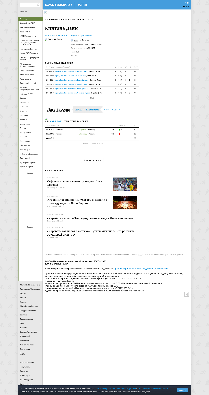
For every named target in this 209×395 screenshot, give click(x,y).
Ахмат (30, 178)
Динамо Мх (23, 187)
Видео (74, 35)
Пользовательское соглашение (115, 254)
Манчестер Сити (30, 249)
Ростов (30, 203)
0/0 (135, 72)
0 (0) (120, 76)
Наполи (30, 257)
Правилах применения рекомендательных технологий (141, 268)
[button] (59, 109)
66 (135, 134)
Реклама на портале (90, 254)
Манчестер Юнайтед (38, 249)
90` (121, 130)
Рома (30, 265)
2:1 (113, 130)
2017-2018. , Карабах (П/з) (74, 93)
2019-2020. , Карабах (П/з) (73, 72)
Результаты (70, 19)
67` (121, 134)
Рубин (23, 211)
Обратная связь (61, 254)
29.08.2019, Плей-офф (54, 130)
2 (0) (120, 72)
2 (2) (120, 89)
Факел (38, 211)
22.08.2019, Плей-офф (54, 134)
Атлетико (30, 232)
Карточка (50, 35)
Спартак (30, 211)
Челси (38, 265)
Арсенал (23, 232)
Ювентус (30, 274)
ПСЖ (38, 257)
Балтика (38, 178)
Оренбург (23, 203)
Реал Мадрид (23, 265)
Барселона (23, 240)
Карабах (56, 121)
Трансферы (86, 35)
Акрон (23, 178)
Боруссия (30, 240)
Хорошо (182, 390)
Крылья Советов (30, 195)
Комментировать (92, 160)
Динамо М (30, 187)
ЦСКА (30, 220)
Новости (62, 35)
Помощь (48, 254)
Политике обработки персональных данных (115, 389)
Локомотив (38, 195)
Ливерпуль (23, 249)
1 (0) (120, 80)
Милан (23, 257)
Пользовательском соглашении (153, 389)
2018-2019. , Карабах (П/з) (73, 84)
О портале (75, 254)
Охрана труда (137, 254)
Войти (186, 6)
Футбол (23, 19)
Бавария (38, 232)
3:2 (113, 134)
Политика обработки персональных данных (164, 254)
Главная (23, 12)
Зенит (38, 187)
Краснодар (23, 195)
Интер (38, 240)
